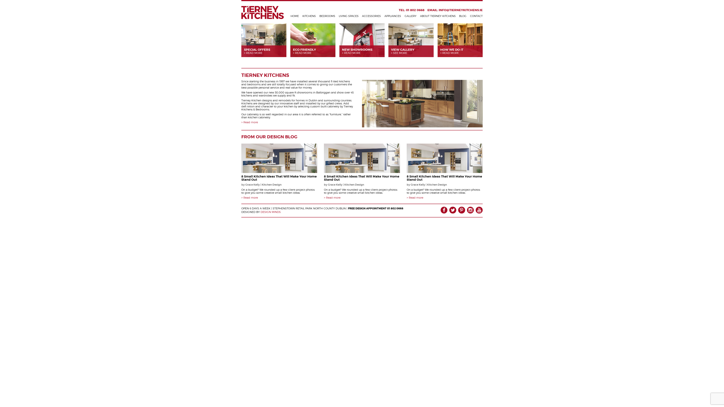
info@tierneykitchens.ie (461, 10)
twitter (452, 210)
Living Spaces (349, 16)
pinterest (461, 210)
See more (400, 52)
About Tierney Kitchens (438, 16)
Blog (462, 16)
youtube (479, 210)
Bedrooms (327, 16)
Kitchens (309, 16)
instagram (470, 210)
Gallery (410, 16)
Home (295, 16)
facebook (444, 210)
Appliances (392, 16)
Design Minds (271, 211)
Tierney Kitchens (262, 12)
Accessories (371, 16)
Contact (476, 16)
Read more (254, 52)
